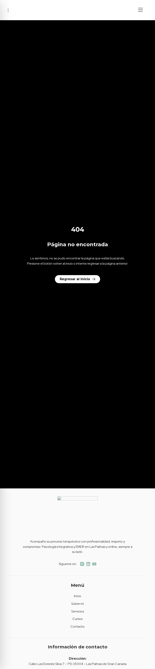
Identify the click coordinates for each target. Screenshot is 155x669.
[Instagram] (82, 564)
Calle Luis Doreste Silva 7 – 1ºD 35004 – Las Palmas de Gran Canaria (78, 664)
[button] (140, 10)
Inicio (77, 596)
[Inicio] (10, 10)
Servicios (77, 611)
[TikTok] (88, 564)
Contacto (77, 626)
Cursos (77, 619)
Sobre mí (77, 604)
